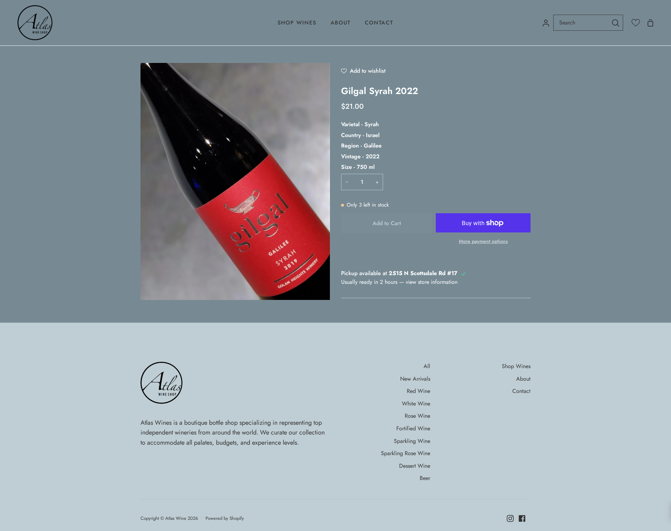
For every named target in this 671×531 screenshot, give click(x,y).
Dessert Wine (414, 466)
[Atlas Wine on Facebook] (522, 518)
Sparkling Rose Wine (405, 453)
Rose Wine (417, 416)
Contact (521, 391)
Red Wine (418, 391)
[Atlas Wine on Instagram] (510, 518)
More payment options (483, 241)
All (427, 366)
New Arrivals (415, 379)
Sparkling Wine (412, 441)
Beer (425, 478)
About (523, 379)
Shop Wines (516, 366)
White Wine (416, 404)
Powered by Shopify (224, 518)
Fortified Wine (413, 428)
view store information (431, 282)
